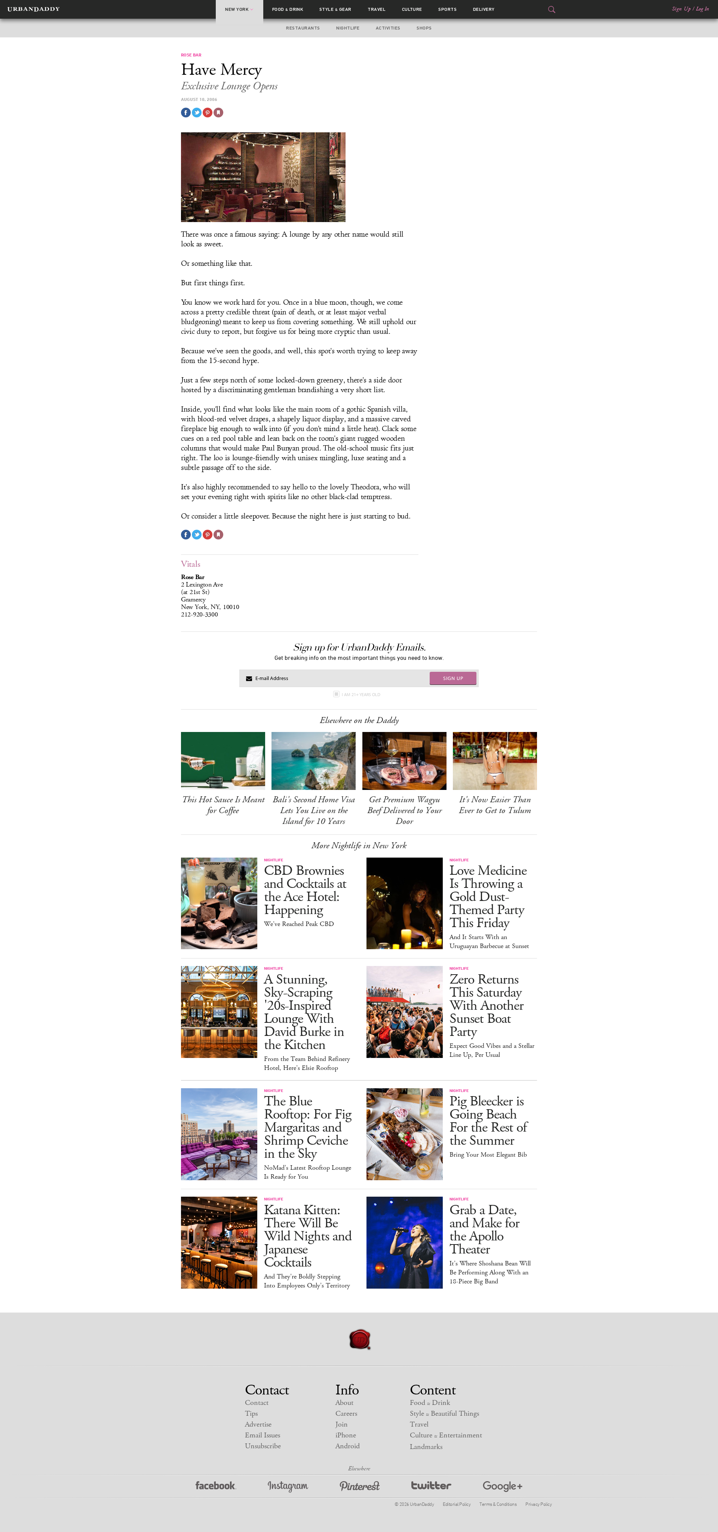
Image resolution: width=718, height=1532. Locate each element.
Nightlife (347, 28)
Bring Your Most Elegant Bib (488, 1154)
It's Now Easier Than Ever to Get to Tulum (495, 805)
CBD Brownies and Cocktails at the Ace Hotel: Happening (305, 890)
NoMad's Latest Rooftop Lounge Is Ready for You (307, 1172)
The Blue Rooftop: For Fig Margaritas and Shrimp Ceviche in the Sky (307, 1127)
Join (341, 1424)
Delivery (484, 9)
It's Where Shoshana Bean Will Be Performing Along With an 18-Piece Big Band (490, 1272)
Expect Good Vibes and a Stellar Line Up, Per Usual (491, 1050)
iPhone (345, 1435)
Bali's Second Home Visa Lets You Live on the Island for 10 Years (314, 810)
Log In (702, 9)
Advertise (258, 1424)
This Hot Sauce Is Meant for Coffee (223, 805)
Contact (257, 1403)
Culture (412, 9)
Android (347, 1446)
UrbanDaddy (33, 9)
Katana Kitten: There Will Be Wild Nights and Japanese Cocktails (308, 1236)
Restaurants (303, 28)
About (344, 1403)
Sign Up (681, 9)
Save (207, 112)
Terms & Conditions (497, 1504)
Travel (377, 9)
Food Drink (287, 9)
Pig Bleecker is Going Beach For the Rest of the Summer (488, 1121)
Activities (388, 28)
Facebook (216, 1487)
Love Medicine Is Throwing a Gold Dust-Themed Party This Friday (488, 897)
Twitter (431, 1487)
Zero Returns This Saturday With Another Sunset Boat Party (486, 1005)
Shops (424, 28)
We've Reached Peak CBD (299, 924)
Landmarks (426, 1447)
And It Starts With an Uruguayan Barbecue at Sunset (489, 942)
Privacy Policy (538, 1504)
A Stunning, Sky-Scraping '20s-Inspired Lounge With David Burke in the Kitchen (304, 1012)
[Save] (218, 112)
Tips (251, 1414)
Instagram (288, 1487)
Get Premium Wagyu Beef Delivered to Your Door (404, 810)
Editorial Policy (456, 1504)
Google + (502, 1487)
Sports (447, 9)
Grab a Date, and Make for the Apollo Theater (484, 1230)
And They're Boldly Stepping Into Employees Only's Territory (307, 1281)
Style (335, 9)
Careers (346, 1414)
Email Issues (262, 1435)
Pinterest (360, 1487)
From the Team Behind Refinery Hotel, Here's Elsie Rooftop (307, 1064)
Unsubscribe (263, 1446)
